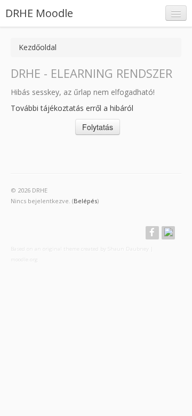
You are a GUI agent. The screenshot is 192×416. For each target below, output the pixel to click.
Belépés (85, 201)
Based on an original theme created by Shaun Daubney (80, 248)
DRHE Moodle (39, 13)
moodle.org (24, 259)
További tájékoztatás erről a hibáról (72, 108)
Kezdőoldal (38, 47)
